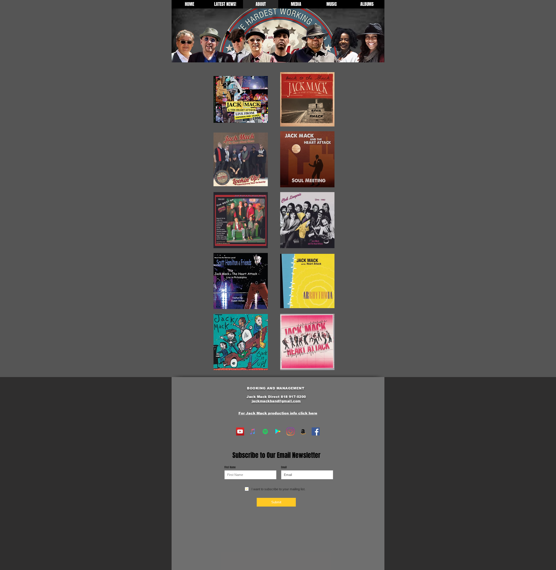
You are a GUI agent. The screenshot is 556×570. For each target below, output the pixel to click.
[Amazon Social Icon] (303, 431)
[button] (296, 4)
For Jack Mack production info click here (277, 413)
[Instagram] (290, 431)
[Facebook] (316, 431)
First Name (230, 467)
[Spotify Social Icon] (265, 431)
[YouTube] (240, 431)
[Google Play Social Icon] (278, 431)
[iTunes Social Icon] (253, 431)
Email (284, 467)
